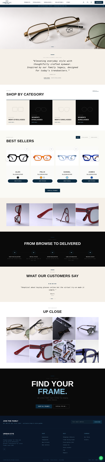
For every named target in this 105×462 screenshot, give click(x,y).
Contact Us (66, 445)
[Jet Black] (18, 177)
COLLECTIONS (59, 2)
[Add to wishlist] (27, 149)
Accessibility (61, 459)
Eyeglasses (45, 437)
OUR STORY (47, 77)
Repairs (65, 452)
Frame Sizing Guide (68, 439)
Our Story (87, 437)
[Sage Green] (44, 177)
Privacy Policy (46, 459)
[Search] (87, 2)
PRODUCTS (27, 2)
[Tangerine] (41, 177)
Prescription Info (68, 442)
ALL (78, 137)
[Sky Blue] (67, 177)
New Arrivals (46, 442)
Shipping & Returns (68, 437)
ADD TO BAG (18, 181)
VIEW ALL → (96, 90)
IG (4, 449)
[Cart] (91, 2)
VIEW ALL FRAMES (52, 190)
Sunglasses (45, 439)
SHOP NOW (99, 2)
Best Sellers (46, 445)
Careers (86, 439)
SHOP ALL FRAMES (44, 406)
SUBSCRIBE (97, 421)
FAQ (64, 450)
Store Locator (67, 447)
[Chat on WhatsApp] (101, 458)
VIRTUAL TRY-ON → (61, 406)
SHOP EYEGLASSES (56, 77)
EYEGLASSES (36, 2)
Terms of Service (53, 459)
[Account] (83, 2)
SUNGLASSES (47, 2)
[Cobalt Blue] (92, 177)
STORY (68, 2)
